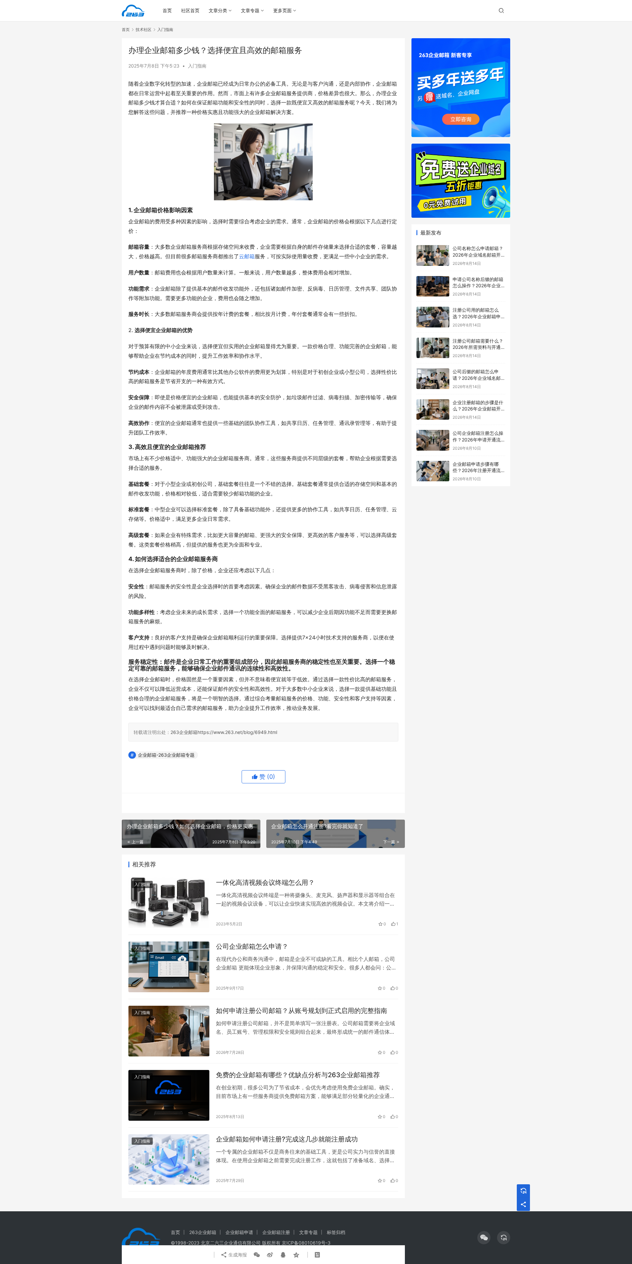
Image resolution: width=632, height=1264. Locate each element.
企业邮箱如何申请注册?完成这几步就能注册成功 (287, 1139)
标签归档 (336, 1232)
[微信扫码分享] (257, 1255)
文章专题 (250, 10)
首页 (167, 10)
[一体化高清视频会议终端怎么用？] (168, 903)
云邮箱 (247, 256)
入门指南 (197, 66)
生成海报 (237, 1254)
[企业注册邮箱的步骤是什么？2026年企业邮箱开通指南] (432, 409)
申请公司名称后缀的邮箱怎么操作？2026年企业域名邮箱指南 (479, 285)
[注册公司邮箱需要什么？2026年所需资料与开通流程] (432, 348)
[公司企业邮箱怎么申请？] (168, 966)
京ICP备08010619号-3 (306, 1243)
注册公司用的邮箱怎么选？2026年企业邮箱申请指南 (479, 316)
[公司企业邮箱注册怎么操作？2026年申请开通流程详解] (432, 440)
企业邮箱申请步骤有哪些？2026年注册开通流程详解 (479, 470)
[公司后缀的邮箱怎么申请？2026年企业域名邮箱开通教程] (432, 378)
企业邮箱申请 (239, 1232)
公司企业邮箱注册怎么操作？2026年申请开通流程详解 (479, 439)
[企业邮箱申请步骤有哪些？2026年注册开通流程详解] (432, 471)
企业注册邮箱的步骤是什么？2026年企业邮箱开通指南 (479, 409)
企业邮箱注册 (276, 1232)
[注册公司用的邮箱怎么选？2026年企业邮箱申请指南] (432, 317)
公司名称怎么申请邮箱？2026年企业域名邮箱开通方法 (479, 254)
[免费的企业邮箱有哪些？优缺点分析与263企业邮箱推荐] (168, 1095)
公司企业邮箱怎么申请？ (252, 946)
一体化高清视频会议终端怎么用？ (265, 882)
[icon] (483, 1237)
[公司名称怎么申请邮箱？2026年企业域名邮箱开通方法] (432, 255)
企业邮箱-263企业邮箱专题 (166, 755)
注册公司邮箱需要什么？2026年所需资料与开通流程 (479, 347)
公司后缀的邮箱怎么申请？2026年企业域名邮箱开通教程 (479, 378)
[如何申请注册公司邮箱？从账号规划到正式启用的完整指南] (168, 1031)
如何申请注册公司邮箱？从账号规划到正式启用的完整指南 (301, 1011)
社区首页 (190, 10)
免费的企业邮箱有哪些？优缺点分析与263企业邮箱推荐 (298, 1075)
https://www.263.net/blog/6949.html (237, 732)
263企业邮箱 (184, 732)
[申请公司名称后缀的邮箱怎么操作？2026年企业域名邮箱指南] (432, 286)
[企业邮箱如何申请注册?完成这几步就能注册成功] (168, 1159)
